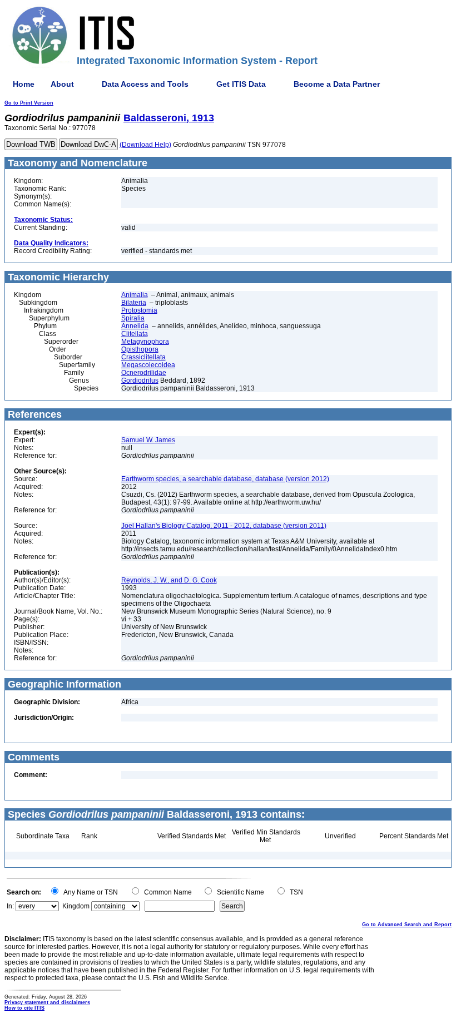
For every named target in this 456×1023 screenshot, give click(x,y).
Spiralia (133, 318)
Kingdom (76, 906)
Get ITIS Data (241, 84)
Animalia (134, 295)
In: (10, 906)
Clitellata (134, 334)
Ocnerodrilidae (143, 373)
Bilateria (133, 303)
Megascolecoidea (148, 365)
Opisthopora (139, 349)
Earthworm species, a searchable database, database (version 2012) (225, 479)
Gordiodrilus (139, 380)
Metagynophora (145, 341)
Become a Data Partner (337, 84)
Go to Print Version (28, 103)
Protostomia (139, 310)
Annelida (134, 326)
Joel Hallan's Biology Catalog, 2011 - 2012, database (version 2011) (223, 526)
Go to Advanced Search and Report (407, 924)
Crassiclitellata (143, 357)
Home (23, 84)
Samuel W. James (148, 440)
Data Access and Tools (145, 84)
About (62, 84)
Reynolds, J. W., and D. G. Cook (169, 580)
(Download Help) (145, 145)
